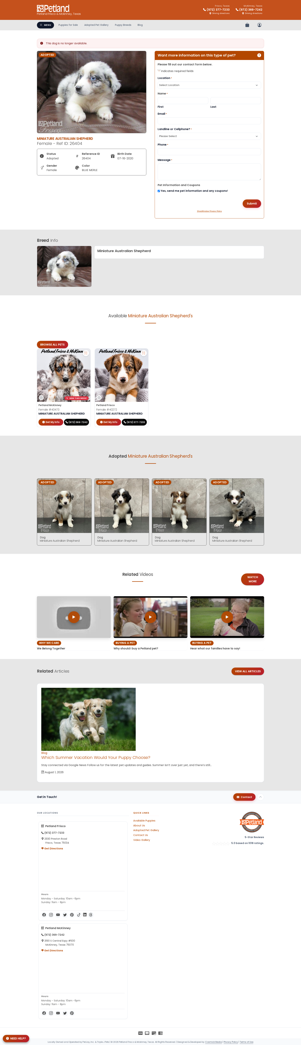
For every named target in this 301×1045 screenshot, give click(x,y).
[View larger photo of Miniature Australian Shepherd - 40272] (144, 353)
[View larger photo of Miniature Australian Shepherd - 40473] (86, 353)
